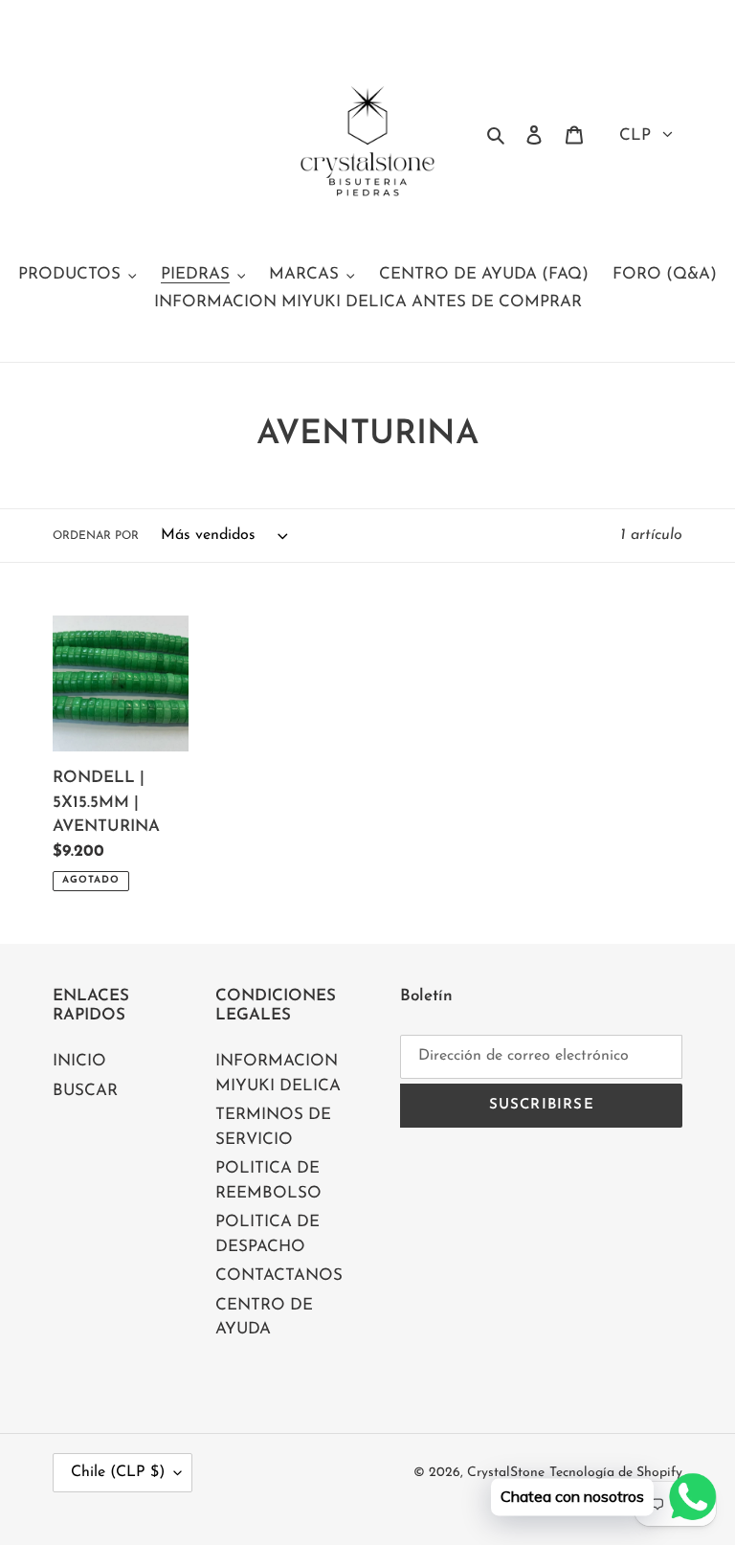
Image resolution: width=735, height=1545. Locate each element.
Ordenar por (96, 536)
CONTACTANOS (279, 1275)
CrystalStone (506, 1473)
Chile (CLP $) (118, 1472)
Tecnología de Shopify (615, 1473)
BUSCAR (85, 1091)
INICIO (79, 1061)
